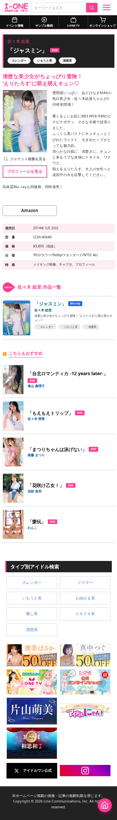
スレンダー (19, 60)
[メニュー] (106, 7)
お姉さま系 (85, 598)
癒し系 (32, 613)
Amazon (29, 210)
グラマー (85, 582)
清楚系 (67, 60)
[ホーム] (105, 805)
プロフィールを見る (24, 171)
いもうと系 (44, 60)
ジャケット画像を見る (28, 158)
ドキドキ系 (85, 613)
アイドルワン (16, 7)
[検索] (92, 7)
